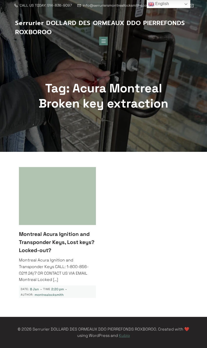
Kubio (124, 335)
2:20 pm (57, 289)
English (161, 4)
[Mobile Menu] (103, 41)
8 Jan (34, 289)
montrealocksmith (49, 295)
